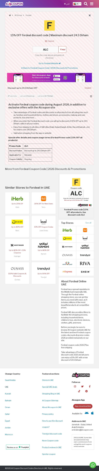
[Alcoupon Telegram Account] (86, 391)
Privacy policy (47, 414)
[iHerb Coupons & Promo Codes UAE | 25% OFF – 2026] (17, 198)
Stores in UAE (47, 380)
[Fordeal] (49, 25)
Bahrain (8, 401)
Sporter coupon (48, 454)
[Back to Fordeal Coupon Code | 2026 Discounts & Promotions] (90, 15)
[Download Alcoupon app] (49, 77)
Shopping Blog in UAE (51, 394)
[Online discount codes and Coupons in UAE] (10, 15)
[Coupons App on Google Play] (87, 413)
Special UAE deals (49, 387)
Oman (7, 407)
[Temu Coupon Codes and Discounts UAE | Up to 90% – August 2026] (43, 198)
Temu (44, 207)
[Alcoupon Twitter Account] (82, 386)
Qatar (7, 414)
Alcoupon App (78, 400)
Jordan (8, 428)
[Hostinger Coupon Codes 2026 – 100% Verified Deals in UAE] (17, 245)
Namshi (43, 254)
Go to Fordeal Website (49, 63)
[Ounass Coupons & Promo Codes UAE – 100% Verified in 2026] (17, 268)
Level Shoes (44, 231)
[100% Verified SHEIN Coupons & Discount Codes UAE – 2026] (85, 272)
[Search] (86, 3)
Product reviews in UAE (51, 447)
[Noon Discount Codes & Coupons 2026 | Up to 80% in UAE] (17, 222)
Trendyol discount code (52, 434)
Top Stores (67, 222)
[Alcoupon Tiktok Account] (79, 391)
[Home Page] (14, 4)
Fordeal (28, 15)
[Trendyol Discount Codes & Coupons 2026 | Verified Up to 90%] (43, 268)
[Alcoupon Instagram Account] (75, 386)
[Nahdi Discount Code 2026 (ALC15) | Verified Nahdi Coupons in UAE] (67, 263)
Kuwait (8, 394)
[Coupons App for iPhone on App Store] (92, 413)
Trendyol (44, 277)
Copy (62, 49)
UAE (6, 387)
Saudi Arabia (10, 380)
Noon (17, 231)
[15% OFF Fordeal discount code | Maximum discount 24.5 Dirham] (76, 191)
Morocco (9, 434)
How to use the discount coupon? (52, 424)
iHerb (17, 207)
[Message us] (93, 465)
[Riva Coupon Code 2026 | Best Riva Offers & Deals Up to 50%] (85, 263)
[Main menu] (91, 3)
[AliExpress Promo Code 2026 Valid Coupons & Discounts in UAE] (67, 272)
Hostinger (17, 256)
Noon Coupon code (50, 441)
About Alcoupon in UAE (51, 407)
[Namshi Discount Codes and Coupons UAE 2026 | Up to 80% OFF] (43, 245)
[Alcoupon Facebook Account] (90, 386)
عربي (68, 3)
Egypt (7, 421)
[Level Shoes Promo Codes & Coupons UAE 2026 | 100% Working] (43, 222)
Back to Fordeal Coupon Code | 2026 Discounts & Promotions (50, 68)
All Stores (18, 15)
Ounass (17, 280)
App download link (83, 406)
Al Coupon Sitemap (50, 401)
